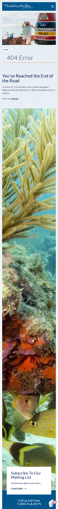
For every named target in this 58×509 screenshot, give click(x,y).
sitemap (14, 98)
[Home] (18, 6)
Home (5, 50)
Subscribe (17, 488)
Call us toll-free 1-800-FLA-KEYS (29, 502)
